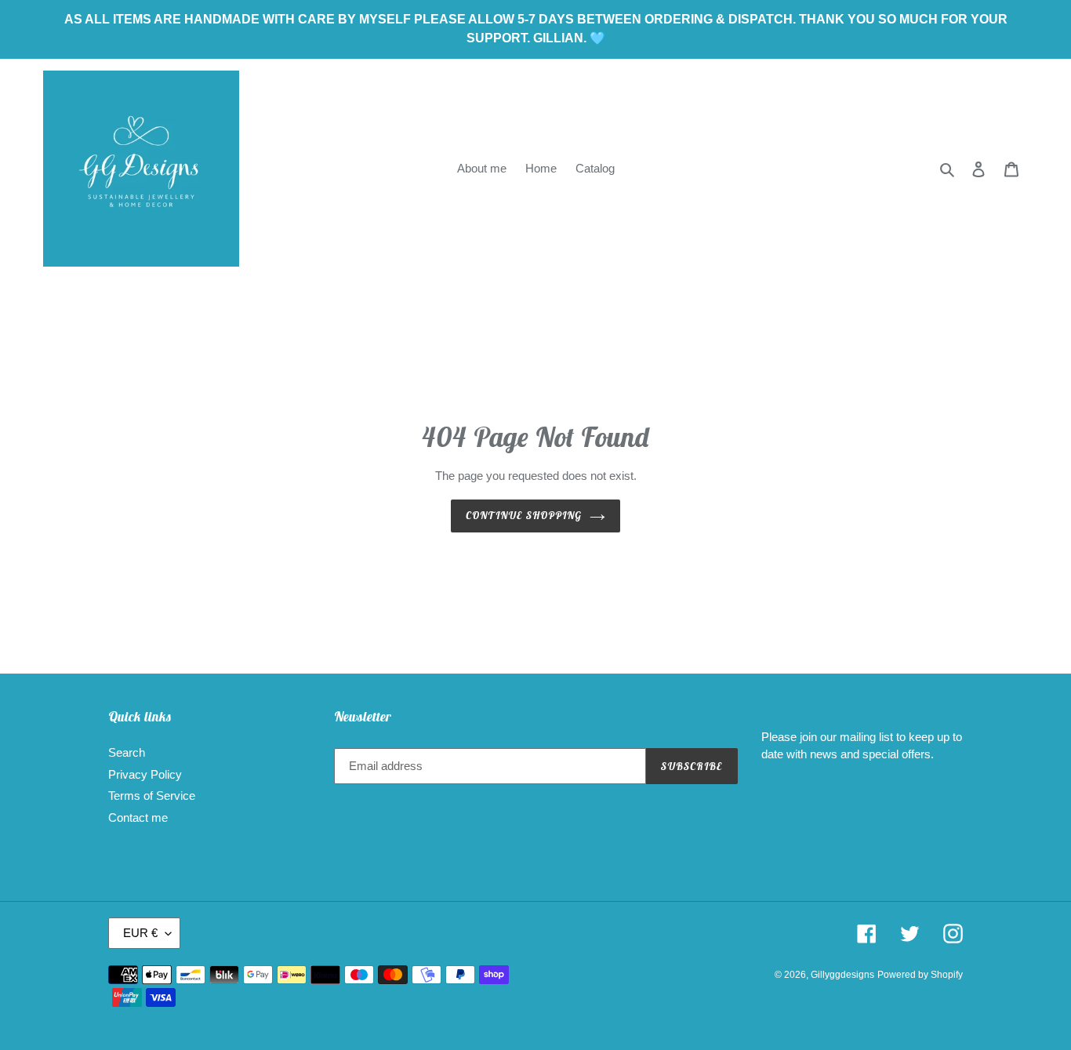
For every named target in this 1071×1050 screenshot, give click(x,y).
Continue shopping (524, 515)
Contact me (138, 817)
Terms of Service (151, 795)
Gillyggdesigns (842, 974)
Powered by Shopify (920, 974)
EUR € (140, 932)
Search (126, 752)
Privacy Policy (145, 774)
